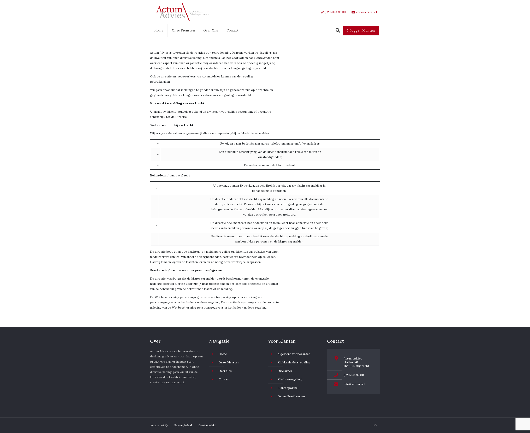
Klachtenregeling (290, 379)
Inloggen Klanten (361, 30)
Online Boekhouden (291, 396)
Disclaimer (285, 371)
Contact (232, 30)
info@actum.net (354, 384)
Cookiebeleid (207, 425)
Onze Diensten (183, 30)
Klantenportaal (288, 388)
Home (158, 30)
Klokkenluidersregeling (294, 362)
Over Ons (210, 30)
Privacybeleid (183, 425)
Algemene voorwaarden (294, 354)
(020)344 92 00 (354, 375)
